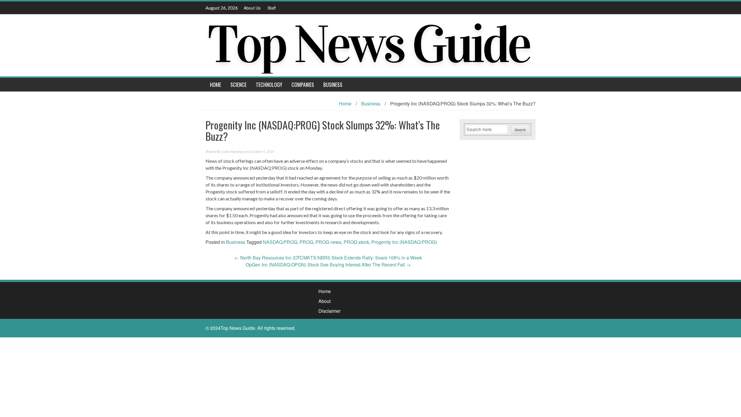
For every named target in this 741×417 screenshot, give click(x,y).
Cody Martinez (232, 151)
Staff (271, 8)
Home (215, 84)
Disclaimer (329, 311)
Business (332, 84)
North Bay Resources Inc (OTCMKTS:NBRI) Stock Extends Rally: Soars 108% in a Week (328, 257)
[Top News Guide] (368, 44)
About (324, 301)
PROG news (328, 242)
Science (238, 84)
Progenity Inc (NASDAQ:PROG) (404, 242)
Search (520, 129)
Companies (302, 84)
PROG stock (356, 242)
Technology (269, 84)
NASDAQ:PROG (280, 242)
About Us (252, 8)
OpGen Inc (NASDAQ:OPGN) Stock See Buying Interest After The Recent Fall (328, 264)
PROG (306, 242)
